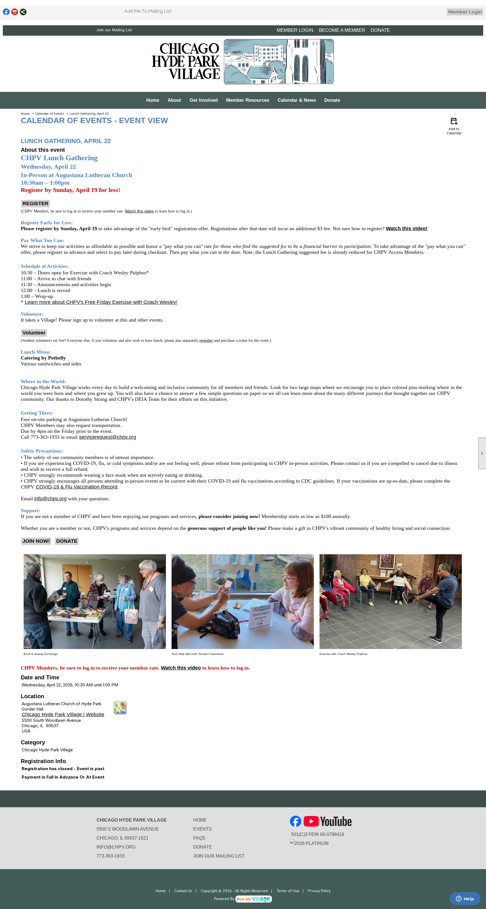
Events (202, 829)
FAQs (199, 838)
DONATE (380, 30)
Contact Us (183, 890)
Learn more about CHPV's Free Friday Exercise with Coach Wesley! (101, 302)
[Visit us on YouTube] (14, 11)
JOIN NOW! (36, 541)
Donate (332, 100)
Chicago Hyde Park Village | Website (63, 714)
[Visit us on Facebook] (6, 11)
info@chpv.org (50, 498)
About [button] (174, 100)
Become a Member (342, 30)
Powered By (224, 898)
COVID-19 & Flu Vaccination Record (76, 487)
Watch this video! (407, 228)
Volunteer (34, 333)
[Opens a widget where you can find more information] (464, 899)
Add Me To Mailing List (148, 11)
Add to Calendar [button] (454, 125)
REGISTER (35, 203)
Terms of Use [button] (287, 890)
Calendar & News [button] (297, 100)
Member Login (465, 12)
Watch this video (181, 668)
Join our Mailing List (114, 30)
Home (152, 100)
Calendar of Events (49, 114)
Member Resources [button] (247, 100)
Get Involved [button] (204, 100)
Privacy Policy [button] (319, 890)
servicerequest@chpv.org (107, 437)
